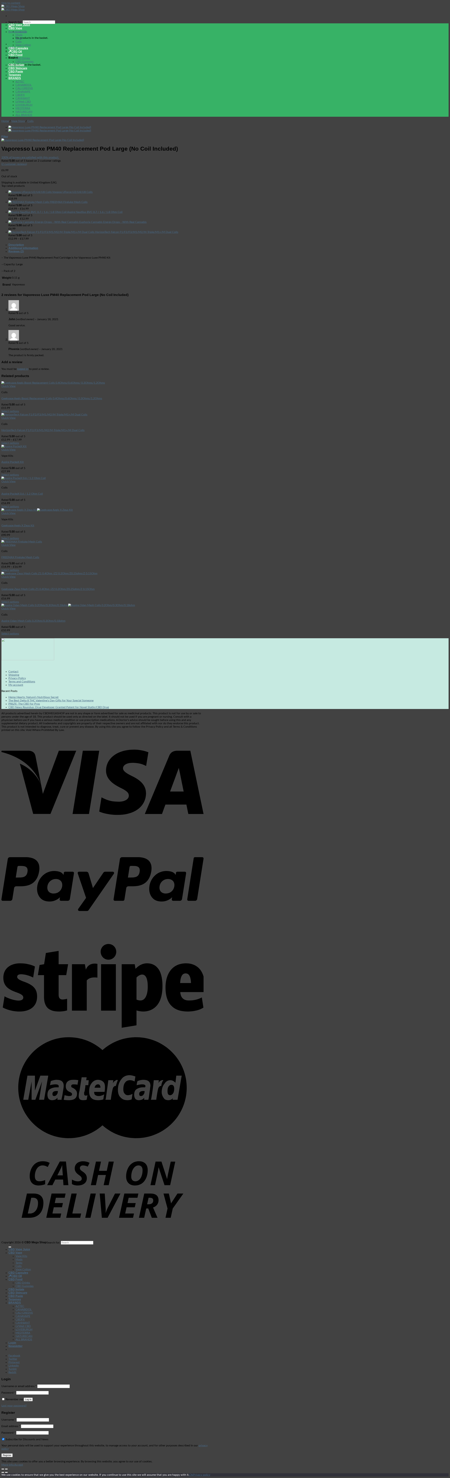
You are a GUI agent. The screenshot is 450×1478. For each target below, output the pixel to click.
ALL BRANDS (23, 115)
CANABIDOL (23, 85)
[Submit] (9, 1247)
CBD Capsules (18, 48)
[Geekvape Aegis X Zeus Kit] (37, 510)
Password (8, 1392)
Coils (18, 41)
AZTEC (19, 81)
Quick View (8, 386)
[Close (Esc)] (2, 1469)
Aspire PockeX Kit (12, 462)
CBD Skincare (17, 68)
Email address (10, 1426)
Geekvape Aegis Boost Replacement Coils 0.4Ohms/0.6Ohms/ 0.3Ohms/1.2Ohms (51, 398)
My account (15, 685)
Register (7, 1455)
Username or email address (19, 1386)
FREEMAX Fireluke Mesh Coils (20, 557)
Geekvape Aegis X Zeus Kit (17, 525)
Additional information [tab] (23, 248)
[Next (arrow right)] (6, 1472)
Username (8, 1419)
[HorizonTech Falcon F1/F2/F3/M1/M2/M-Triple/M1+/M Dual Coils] (44, 414)
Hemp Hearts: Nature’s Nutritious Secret (33, 697)
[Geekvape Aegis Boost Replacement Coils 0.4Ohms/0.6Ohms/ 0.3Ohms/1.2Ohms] (53, 382)
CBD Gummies (24, 61)
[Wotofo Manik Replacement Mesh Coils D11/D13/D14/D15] (49, 130)
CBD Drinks (22, 58)
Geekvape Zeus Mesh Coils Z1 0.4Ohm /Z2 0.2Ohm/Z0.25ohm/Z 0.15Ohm (48, 589)
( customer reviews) (14, 164)
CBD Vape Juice (19, 24)
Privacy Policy (17, 678)
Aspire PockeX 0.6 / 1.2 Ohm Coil (22, 493)
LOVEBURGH (23, 105)
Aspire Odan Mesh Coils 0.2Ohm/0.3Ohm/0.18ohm (33, 620)
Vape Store (18, 121)
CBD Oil (16, 51)
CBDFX (20, 95)
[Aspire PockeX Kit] (14, 446)
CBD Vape (15, 28)
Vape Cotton (23, 45)
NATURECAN (23, 111)
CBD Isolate (16, 64)
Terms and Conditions (21, 681)
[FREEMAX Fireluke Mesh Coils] (21, 541)
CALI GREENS (24, 88)
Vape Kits (21, 31)
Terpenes (14, 74)
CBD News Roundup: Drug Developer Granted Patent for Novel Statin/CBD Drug (58, 707)
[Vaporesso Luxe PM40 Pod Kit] (49, 127)
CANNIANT (22, 98)
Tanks (18, 38)
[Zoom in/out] (6, 1469)
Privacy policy (201, 1474)
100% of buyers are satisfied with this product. (30, 157)
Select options (10, 411)
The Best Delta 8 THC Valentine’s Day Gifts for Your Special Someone (51, 700)
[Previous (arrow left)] (2, 1472)
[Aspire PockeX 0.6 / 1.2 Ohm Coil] (23, 478)
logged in (22, 369)
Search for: (15, 22)
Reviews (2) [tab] (16, 251)
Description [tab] (16, 244)
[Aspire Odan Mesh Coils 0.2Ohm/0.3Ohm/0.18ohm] (68, 605)
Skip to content (10, 3)
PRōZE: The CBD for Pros (24, 703)
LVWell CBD (23, 101)
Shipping (13, 675)
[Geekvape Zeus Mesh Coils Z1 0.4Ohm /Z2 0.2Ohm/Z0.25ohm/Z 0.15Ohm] (49, 573)
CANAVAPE (22, 91)
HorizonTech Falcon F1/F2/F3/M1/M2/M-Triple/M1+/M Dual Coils (43, 430)
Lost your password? (14, 1405)
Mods (18, 35)
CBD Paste (15, 71)
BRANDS (14, 78)
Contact (13, 671)
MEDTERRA (22, 108)
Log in (28, 1399)
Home (5, 121)
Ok (191, 1474)
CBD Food (15, 54)
